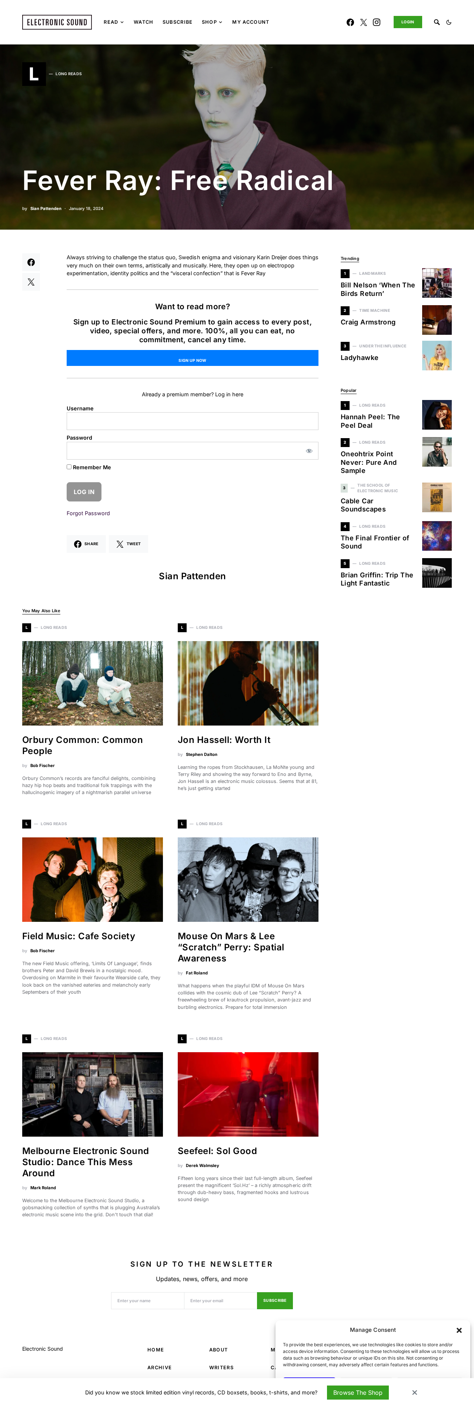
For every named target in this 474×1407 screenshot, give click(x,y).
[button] (459, 1330)
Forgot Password (88, 513)
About (218, 1350)
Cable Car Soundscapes (363, 505)
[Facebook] (350, 22)
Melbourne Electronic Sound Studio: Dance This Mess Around (85, 1162)
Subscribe (275, 1300)
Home (155, 1350)
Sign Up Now (192, 360)
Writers (221, 1367)
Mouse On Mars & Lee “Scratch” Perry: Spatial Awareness (231, 947)
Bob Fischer (42, 765)
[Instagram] (376, 22)
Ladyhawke (359, 357)
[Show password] (309, 451)
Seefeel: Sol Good (217, 1151)
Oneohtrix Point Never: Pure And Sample (369, 462)
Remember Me (91, 467)
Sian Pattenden (45, 208)
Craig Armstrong (368, 322)
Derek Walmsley (202, 1165)
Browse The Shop (358, 1392)
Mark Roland (43, 1187)
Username (80, 408)
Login (407, 22)
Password (79, 437)
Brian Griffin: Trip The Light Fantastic (377, 579)
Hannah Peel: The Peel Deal (370, 421)
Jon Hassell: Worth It (224, 739)
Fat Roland (197, 973)
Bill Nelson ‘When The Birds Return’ (378, 289)
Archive (159, 1367)
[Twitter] (363, 22)
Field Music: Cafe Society (78, 936)
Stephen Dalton (201, 754)
